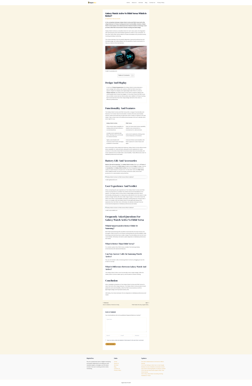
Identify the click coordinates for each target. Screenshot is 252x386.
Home (128, 2)
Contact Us (152, 2)
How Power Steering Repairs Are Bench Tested (153, 368)
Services (141, 2)
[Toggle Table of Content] (131, 75)
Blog (146, 2)
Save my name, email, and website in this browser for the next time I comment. (125, 340)
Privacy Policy (160, 2)
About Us (134, 2)
